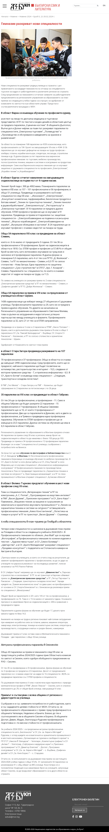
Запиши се (80, 810)
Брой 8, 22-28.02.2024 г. (44, 16)
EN (104, 5)
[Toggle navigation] (5, 5)
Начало (4, 16)
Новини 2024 (25, 16)
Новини (13, 16)
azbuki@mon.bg (12, 817)
